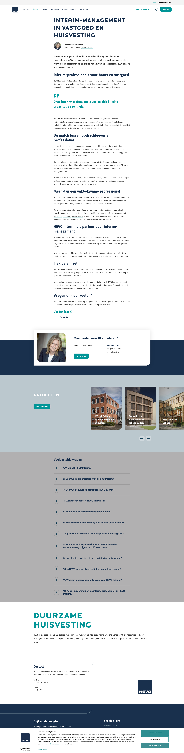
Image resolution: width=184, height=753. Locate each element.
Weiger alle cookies (155, 745)
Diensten (35, 9)
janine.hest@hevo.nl (114, 352)
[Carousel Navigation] (92, 439)
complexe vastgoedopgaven (87, 125)
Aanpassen (154, 739)
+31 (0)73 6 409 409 (41, 682)
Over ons (73, 9)
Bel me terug (81, 356)
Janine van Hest (87, 48)
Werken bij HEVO (110, 726)
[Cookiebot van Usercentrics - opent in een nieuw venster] (25, 749)
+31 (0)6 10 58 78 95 (114, 349)
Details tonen (42, 749)
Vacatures (84, 9)
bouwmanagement (106, 122)
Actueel (65, 9)
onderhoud (118, 122)
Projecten (55, 9)
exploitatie (57, 125)
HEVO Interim (63, 317)
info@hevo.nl (39, 690)
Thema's (45, 9)
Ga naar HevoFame (165, 3)
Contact (166, 9)
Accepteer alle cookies (155, 733)
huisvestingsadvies (75, 122)
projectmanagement (90, 122)
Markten (26, 9)
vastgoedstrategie (60, 122)
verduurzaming (77, 216)
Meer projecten (42, 406)
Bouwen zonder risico (142, 9)
